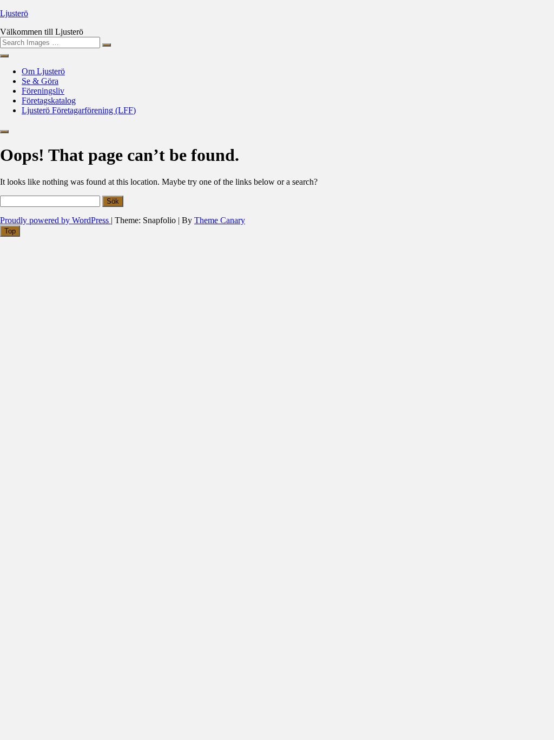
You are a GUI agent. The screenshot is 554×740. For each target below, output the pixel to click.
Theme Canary (219, 220)
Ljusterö (14, 13)
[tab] (10, 231)
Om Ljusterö (43, 71)
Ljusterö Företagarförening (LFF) (79, 110)
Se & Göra (40, 81)
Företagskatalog (49, 100)
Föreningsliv (43, 90)
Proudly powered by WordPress (55, 220)
